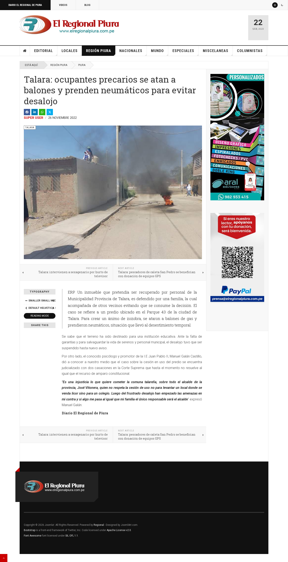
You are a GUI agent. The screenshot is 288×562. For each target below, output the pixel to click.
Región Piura (98, 50)
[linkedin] (34, 112)
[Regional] (69, 25)
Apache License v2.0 (119, 530)
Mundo (157, 50)
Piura (81, 65)
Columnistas (250, 50)
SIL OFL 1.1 (71, 535)
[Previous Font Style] (26, 308)
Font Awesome (32, 535)
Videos (63, 5)
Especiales (183, 50)
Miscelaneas (215, 50)
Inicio (25, 51)
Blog (87, 5)
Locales (70, 50)
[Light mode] (275, 5)
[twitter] (50, 112)
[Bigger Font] (53, 300)
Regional (99, 524)
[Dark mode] (282, 5)
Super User (33, 118)
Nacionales (130, 50)
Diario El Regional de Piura (25, 5)
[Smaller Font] (26, 300)
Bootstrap (29, 530)
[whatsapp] (42, 112)
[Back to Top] (3, 558)
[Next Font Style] (53, 308)
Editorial (43, 50)
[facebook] (27, 112)
